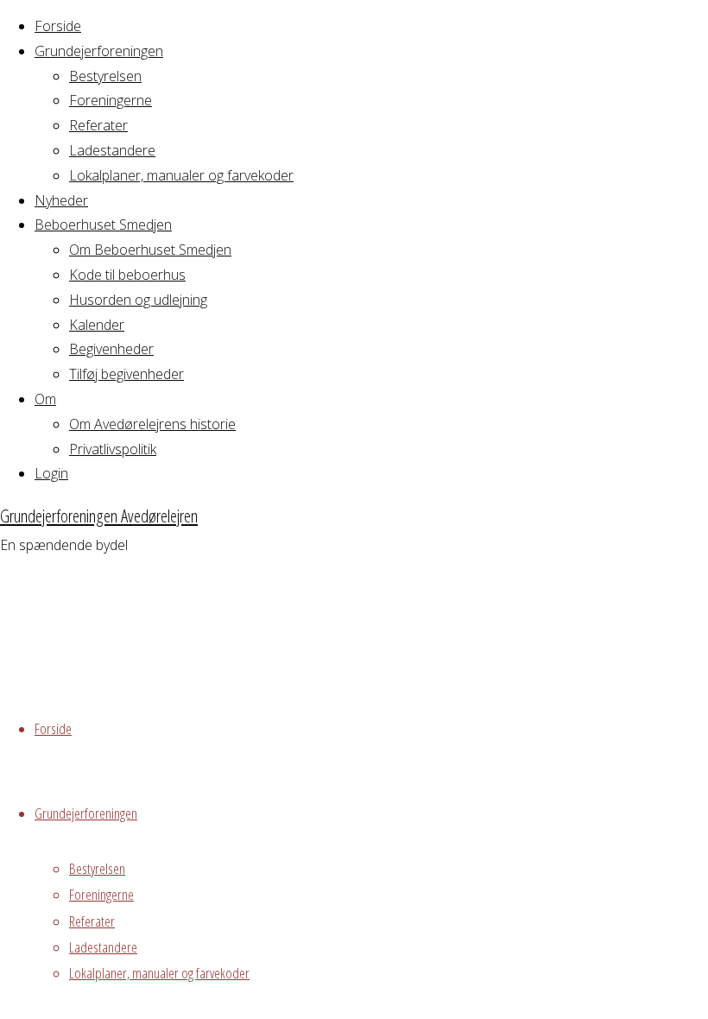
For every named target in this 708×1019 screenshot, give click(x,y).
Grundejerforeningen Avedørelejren (99, 515)
